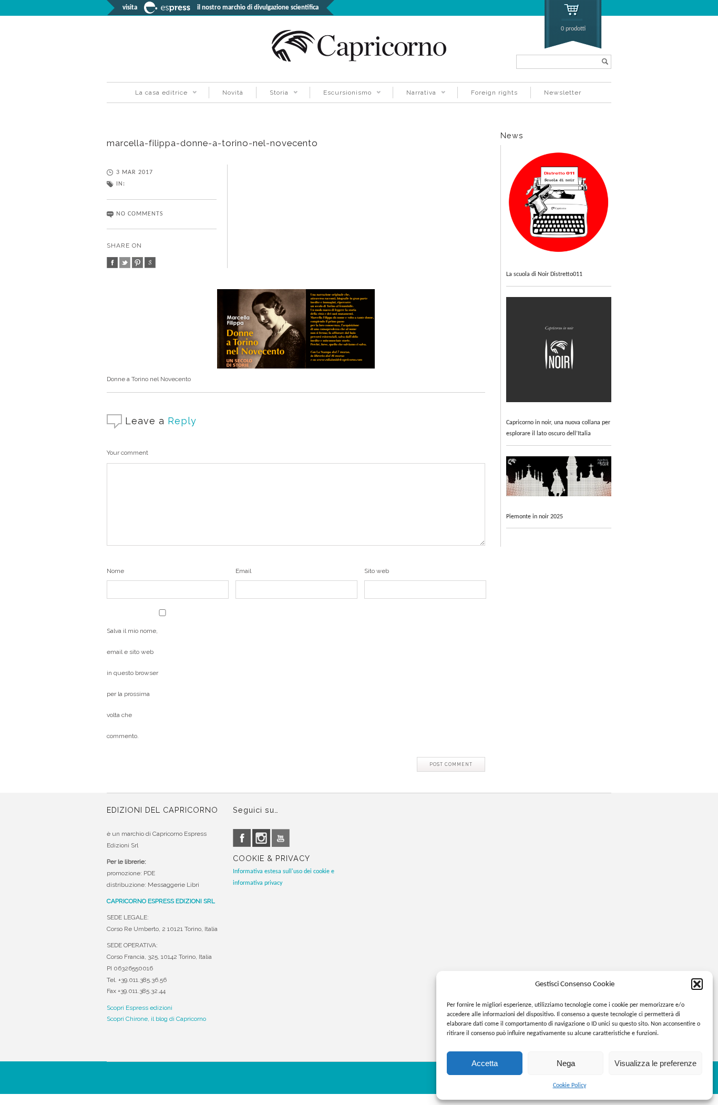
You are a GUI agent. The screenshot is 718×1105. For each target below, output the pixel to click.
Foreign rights (494, 92)
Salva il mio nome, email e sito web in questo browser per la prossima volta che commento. (132, 683)
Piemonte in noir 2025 (534, 517)
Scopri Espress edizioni (139, 1007)
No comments (139, 214)
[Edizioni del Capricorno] (359, 60)
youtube (281, 838)
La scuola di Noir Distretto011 (544, 274)
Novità (232, 92)
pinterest (137, 262)
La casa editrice (155, 93)
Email (243, 571)
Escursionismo (341, 93)
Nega (566, 1063)
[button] (697, 984)
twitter (124, 262)
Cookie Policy (569, 1085)
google (150, 262)
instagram (261, 838)
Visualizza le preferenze (655, 1063)
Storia (272, 93)
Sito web (376, 571)
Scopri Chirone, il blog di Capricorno (156, 1018)
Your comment (127, 452)
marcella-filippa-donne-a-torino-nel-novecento (212, 143)
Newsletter (562, 92)
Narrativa (414, 93)
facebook (112, 262)
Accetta (484, 1063)
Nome (115, 571)
